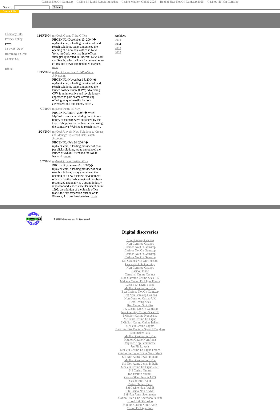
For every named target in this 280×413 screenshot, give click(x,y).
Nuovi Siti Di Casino (140, 401)
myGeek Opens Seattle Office (70, 161)
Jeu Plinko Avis (140, 346)
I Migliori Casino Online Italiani (140, 322)
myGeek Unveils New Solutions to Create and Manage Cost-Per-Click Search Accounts (77, 135)
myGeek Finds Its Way (66, 108)
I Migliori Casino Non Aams (140, 315)
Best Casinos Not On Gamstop (140, 291)
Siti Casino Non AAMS (140, 387)
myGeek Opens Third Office (69, 35)
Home (8, 68)
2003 (118, 48)
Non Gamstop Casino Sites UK (140, 277)
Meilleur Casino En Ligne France (140, 281)
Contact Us (11, 58)
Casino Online (140, 271)
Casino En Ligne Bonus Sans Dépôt (140, 353)
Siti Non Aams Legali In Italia (140, 356)
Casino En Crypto (140, 380)
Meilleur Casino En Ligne (140, 288)
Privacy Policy (13, 39)
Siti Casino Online (140, 370)
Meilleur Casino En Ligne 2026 (140, 367)
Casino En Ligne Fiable (140, 284)
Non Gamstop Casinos (140, 240)
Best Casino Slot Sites (140, 305)
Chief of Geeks (14, 48)
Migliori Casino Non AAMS (140, 404)
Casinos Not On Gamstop (140, 247)
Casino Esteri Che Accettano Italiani (140, 397)
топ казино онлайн (140, 373)
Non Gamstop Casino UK (140, 298)
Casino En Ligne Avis (140, 408)
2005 (118, 39)
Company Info (13, 34)
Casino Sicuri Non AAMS (140, 377)
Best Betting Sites (140, 301)
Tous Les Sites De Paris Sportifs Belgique (140, 329)
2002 (118, 52)
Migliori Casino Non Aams (140, 339)
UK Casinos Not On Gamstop (140, 260)
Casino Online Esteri (140, 384)
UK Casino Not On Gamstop (140, 308)
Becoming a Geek (16, 53)
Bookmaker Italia (140, 332)
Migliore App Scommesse (140, 343)
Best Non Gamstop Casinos (140, 295)
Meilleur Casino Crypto (140, 325)
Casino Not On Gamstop (140, 264)
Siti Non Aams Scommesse (140, 394)
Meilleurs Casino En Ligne (140, 319)
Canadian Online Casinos (140, 274)
